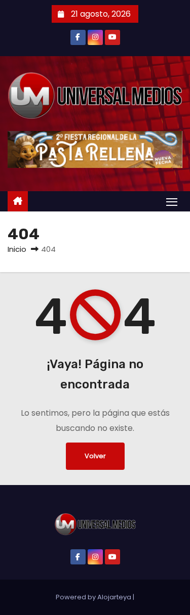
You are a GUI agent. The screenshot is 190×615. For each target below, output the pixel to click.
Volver (95, 456)
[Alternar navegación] (171, 201)
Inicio (17, 249)
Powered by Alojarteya (94, 597)
